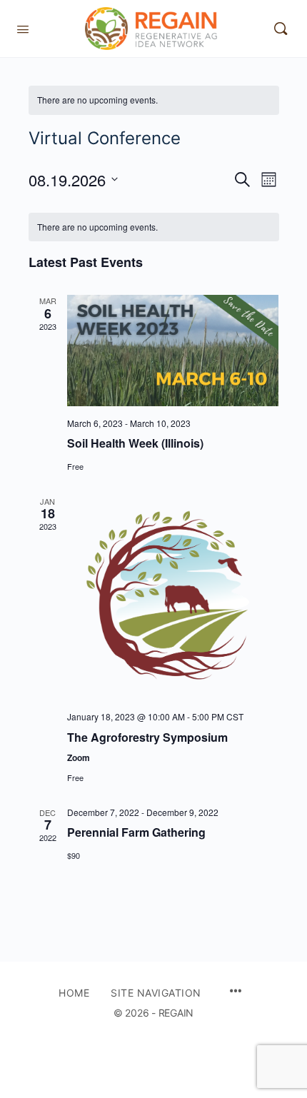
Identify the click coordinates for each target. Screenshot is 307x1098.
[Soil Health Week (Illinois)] (173, 350)
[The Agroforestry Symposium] (173, 597)
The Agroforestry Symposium (147, 737)
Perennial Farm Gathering (136, 832)
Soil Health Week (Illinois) (135, 443)
